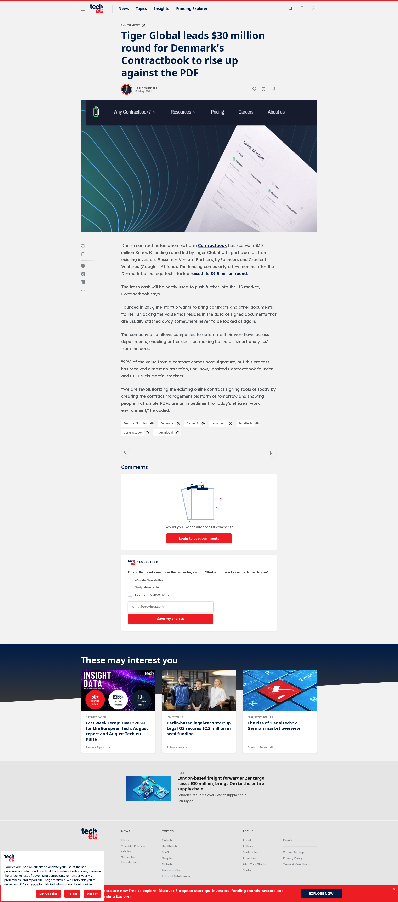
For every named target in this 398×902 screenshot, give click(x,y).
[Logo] (98, 8)
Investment (130, 25)
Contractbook (212, 245)
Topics (141, 8)
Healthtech (169, 846)
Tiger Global (164, 432)
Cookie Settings (293, 852)
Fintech (167, 840)
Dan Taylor (185, 801)
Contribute (250, 852)
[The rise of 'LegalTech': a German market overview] (280, 690)
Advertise (249, 858)
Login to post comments (199, 538)
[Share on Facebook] (83, 266)
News (123, 8)
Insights (161, 8)
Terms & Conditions (296, 864)
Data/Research (96, 717)
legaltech (245, 423)
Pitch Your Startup (255, 864)
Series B (192, 423)
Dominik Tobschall (260, 747)
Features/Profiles (135, 423)
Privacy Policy (292, 858)
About (247, 840)
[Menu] (83, 10)
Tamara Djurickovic (99, 747)
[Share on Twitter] (83, 274)
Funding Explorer (192, 8)
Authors (248, 846)
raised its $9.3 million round (219, 273)
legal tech (219, 423)
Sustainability (171, 870)
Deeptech (168, 858)
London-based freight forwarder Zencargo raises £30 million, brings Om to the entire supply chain (220, 783)
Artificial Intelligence (176, 876)
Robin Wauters (177, 747)
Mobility (167, 864)
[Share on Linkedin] (83, 282)
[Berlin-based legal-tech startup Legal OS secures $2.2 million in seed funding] (199, 690)
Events (287, 840)
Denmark (167, 423)
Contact (248, 870)
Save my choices (170, 618)
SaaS (165, 852)
